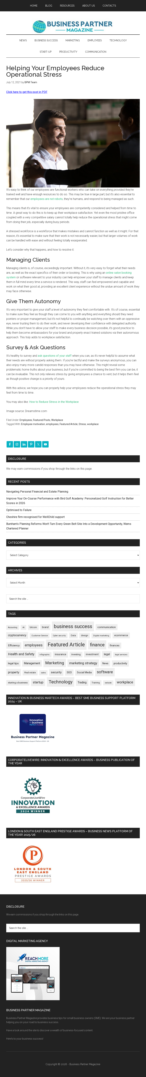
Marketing (54, 663)
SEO (69, 672)
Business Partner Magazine (73, 26)
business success (73, 626)
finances (114, 645)
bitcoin (33, 627)
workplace (93, 424)
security (56, 672)
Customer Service (40, 635)
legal (107, 654)
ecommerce (121, 635)
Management (32, 663)
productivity (120, 663)
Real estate (30, 672)
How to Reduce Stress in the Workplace (54, 402)
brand (45, 627)
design (84, 635)
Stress (82, 424)
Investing (76, 654)
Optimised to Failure (19, 510)
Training (96, 682)
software (105, 672)
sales (43, 673)
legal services (121, 654)
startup (38, 682)
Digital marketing (101, 635)
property (13, 672)
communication (106, 627)
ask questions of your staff (55, 355)
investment (92, 654)
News (105, 663)
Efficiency (14, 645)
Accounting (12, 627)
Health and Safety (21, 654)
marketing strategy (83, 663)
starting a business (18, 682)
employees (52, 424)
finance (97, 644)
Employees (26, 420)
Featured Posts (41, 420)
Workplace (57, 420)
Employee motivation (33, 424)
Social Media (84, 672)
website (108, 683)
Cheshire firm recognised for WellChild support (35, 517)
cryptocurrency (17, 635)
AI (23, 627)
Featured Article (69, 424)
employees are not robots (46, 199)
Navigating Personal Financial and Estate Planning (37, 491)
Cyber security (59, 635)
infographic (45, 654)
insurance (60, 654)
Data (73, 635)
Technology (60, 681)
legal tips (13, 663)
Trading (82, 682)
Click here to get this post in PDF (26, 92)
